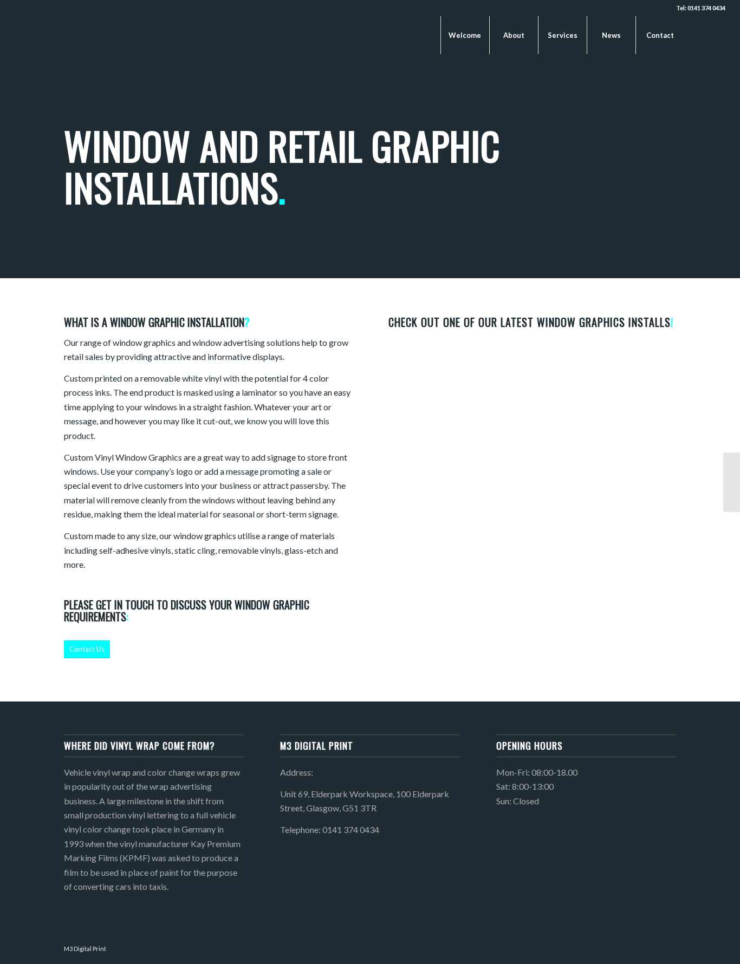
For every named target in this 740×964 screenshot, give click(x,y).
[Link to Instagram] (717, 35)
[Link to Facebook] (701, 35)
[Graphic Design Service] (731, 482)
